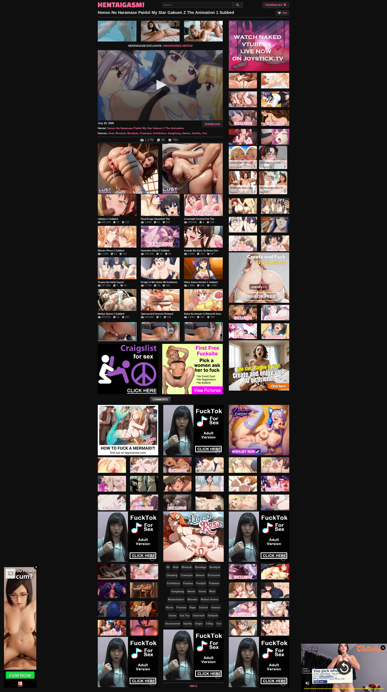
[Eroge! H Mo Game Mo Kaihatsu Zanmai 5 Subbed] (160, 268)
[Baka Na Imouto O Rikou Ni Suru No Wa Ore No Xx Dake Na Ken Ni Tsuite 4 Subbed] (203, 300)
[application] (160, 85)
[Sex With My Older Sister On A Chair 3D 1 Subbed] (144, 628)
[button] (160, 85)
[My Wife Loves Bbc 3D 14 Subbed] (144, 609)
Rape (192, 607)
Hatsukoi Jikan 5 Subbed (155, 250)
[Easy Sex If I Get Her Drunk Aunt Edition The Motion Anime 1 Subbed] (275, 484)
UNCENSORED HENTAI (177, 45)
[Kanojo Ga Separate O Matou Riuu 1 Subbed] (209, 465)
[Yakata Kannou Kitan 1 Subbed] (209, 502)
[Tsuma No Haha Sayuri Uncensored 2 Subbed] (117, 268)
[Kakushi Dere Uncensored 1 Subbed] (144, 465)
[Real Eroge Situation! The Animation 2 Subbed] (160, 205)
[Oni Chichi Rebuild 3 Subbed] (275, 465)
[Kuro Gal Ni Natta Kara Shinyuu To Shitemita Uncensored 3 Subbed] (144, 502)
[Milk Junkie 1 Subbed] (243, 465)
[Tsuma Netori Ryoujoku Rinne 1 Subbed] (177, 484)
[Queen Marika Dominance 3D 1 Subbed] (144, 590)
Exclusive (214, 575)
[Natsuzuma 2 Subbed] (243, 99)
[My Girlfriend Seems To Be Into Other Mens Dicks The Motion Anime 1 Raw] (275, 628)
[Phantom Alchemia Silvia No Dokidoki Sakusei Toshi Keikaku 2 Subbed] (275, 118)
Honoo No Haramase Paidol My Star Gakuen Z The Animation (145, 128)
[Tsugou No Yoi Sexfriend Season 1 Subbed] (243, 243)
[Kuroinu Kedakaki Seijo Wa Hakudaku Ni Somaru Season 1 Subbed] (243, 312)
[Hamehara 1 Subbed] (275, 99)
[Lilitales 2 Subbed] (117, 205)
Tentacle (213, 615)
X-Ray (209, 623)
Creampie (146, 133)
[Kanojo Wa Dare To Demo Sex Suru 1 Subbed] (203, 237)
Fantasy (188, 583)
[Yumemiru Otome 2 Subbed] (177, 465)
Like (284, 13)
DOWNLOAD (212, 124)
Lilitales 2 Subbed (108, 219)
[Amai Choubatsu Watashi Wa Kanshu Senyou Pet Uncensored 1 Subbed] (112, 502)
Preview (181, 607)
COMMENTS (160, 399)
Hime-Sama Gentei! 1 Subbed (201, 282)
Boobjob (132, 133)
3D (168, 567)
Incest (202, 591)
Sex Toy (184, 615)
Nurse (169, 607)
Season (215, 607)
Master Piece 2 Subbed (111, 250)
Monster (192, 599)
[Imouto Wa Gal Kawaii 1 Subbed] (243, 502)
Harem (186, 133)
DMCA (193, 686)
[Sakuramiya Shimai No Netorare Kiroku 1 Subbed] (275, 206)
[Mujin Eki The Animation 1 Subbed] (177, 502)
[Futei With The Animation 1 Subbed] (209, 484)
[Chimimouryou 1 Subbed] (243, 81)
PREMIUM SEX (274, 5)
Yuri (204, 133)
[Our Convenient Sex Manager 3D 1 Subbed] (144, 572)
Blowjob (120, 133)
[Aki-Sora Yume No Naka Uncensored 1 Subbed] (243, 484)
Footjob (201, 583)
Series (172, 615)
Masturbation (176, 599)
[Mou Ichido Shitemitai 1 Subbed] (275, 81)
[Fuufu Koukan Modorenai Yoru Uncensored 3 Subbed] (112, 465)
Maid (212, 591)
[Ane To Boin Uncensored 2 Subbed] (243, 206)
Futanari (214, 583)
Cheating (171, 575)
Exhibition (159, 133)
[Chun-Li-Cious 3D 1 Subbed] (112, 609)
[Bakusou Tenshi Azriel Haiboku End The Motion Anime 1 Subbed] (243, 331)
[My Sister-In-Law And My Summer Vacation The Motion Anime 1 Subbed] (275, 331)
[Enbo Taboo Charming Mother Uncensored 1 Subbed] (275, 502)
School (203, 607)
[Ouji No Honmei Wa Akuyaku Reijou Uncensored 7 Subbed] (112, 484)
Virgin (199, 623)
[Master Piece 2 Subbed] (117, 237)
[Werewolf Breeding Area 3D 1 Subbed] (112, 572)
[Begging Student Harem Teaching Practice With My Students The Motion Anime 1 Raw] (243, 590)
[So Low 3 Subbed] (275, 137)
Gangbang (174, 133)
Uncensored (172, 623)
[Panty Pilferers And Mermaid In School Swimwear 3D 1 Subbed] (112, 628)
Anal (111, 133)
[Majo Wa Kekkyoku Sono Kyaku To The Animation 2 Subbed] (275, 312)
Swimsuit (198, 615)
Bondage (200, 567)
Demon (200, 575)
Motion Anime (209, 599)
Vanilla (196, 133)
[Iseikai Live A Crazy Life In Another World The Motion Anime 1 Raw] (275, 572)
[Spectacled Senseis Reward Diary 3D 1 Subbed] (160, 300)
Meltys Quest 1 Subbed (111, 313)
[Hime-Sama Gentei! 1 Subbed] (203, 268)
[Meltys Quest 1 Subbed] (117, 300)
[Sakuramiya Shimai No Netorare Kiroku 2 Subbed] (243, 225)
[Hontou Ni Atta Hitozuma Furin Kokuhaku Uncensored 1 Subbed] (144, 484)
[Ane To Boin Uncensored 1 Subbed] (275, 225)
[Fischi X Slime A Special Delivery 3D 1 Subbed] (112, 590)
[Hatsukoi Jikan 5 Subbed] (160, 237)
